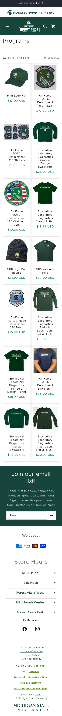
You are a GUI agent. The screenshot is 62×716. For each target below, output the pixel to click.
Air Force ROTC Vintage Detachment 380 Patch (16, 322)
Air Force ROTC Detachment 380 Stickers (16, 155)
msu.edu (34, 672)
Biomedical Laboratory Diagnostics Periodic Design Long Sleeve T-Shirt (45, 325)
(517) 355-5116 (35, 648)
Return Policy (31, 655)
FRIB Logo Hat (16, 95)
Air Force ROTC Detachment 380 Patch (45, 100)
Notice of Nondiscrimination (30, 677)
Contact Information (31, 651)
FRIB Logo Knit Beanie (17, 271)
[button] (7, 26)
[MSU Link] (31, 710)
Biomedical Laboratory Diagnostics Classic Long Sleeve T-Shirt (45, 443)
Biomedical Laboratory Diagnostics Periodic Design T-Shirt (16, 385)
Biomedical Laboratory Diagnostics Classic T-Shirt (45, 216)
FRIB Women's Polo (45, 271)
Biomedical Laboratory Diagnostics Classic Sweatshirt (16, 443)
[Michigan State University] (31, 13)
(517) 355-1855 (36, 666)
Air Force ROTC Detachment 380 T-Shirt (45, 383)
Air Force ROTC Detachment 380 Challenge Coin (16, 218)
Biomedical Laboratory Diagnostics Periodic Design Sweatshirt (45, 158)
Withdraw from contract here (31, 689)
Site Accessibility (31, 659)
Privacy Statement (30, 683)
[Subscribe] (51, 515)
